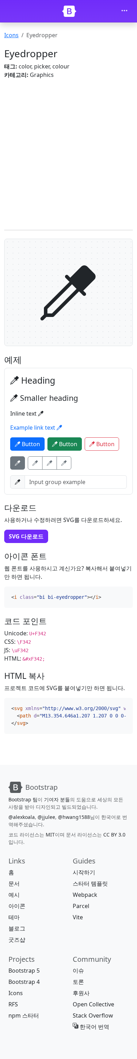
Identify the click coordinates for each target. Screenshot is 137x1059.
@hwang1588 (74, 817)
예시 (14, 895)
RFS (13, 1004)
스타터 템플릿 (90, 883)
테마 (14, 917)
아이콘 (16, 906)
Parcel (81, 906)
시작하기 (84, 872)
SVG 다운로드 (26, 536)
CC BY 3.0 (114, 834)
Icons (11, 35)
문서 (14, 883)
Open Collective (93, 1004)
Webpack (85, 895)
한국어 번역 (93, 1027)
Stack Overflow (93, 1015)
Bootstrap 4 (24, 982)
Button (30, 444)
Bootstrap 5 (24, 970)
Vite (78, 917)
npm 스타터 (23, 1015)
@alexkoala (21, 817)
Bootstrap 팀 (23, 799)
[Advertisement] (68, 153)
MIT (50, 834)
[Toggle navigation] (124, 11)
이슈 (78, 970)
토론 (78, 982)
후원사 (81, 993)
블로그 (16, 928)
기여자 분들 (57, 799)
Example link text (33, 427)
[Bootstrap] (69, 11)
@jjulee (46, 817)
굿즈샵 (16, 940)
